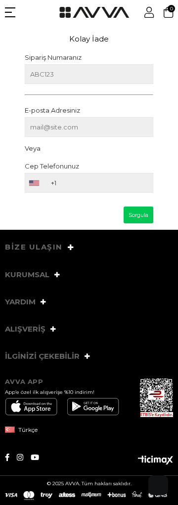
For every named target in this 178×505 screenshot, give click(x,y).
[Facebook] (11, 457)
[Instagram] (24, 457)
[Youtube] (38, 457)
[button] (158, 485)
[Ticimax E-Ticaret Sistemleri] (155, 461)
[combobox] (33, 182)
